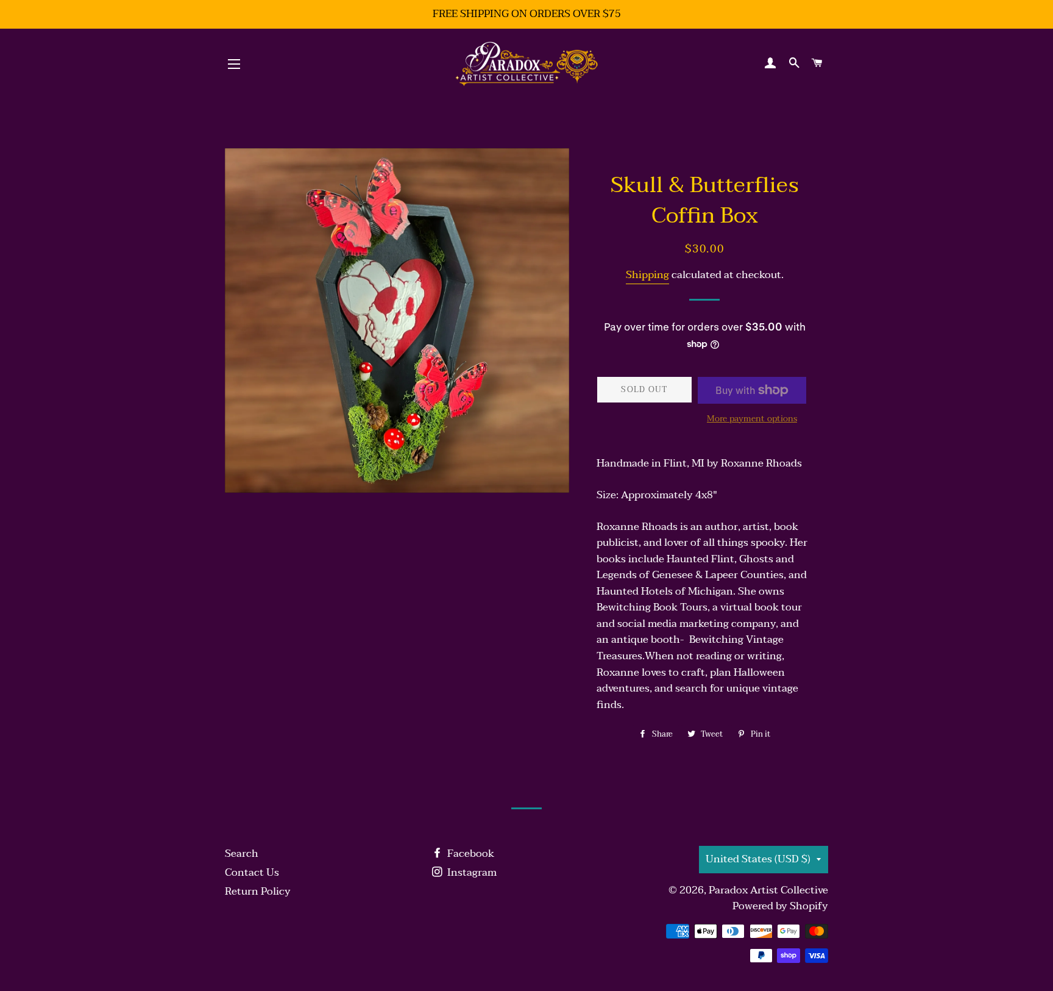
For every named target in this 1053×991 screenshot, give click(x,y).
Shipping (647, 275)
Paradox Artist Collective (768, 890)
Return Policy (258, 891)
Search (241, 853)
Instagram (471, 872)
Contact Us (252, 872)
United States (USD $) (758, 859)
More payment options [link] (752, 419)
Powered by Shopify (780, 906)
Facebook (469, 853)
